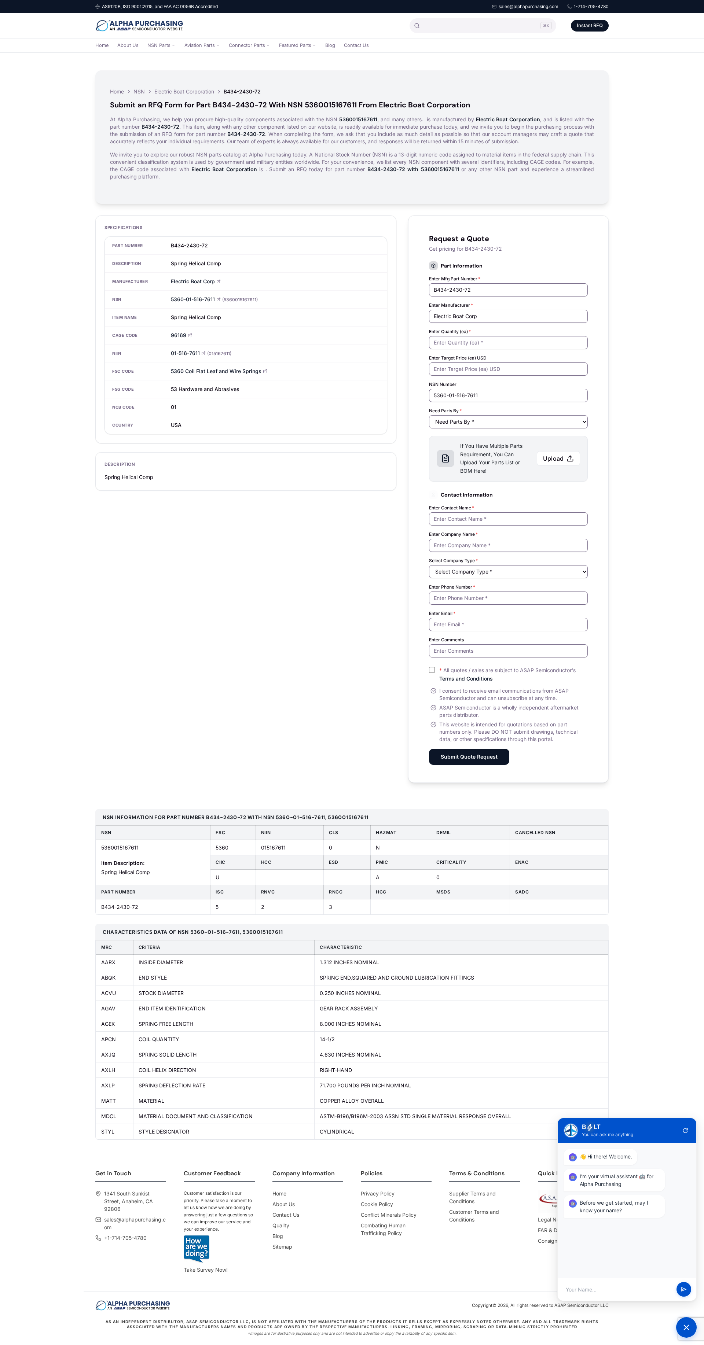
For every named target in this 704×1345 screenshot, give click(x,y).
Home (102, 45)
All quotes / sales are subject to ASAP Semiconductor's (507, 674)
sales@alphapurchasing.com (528, 6)
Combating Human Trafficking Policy (383, 1229)
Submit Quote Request (469, 756)
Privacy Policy (378, 1193)
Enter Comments (446, 639)
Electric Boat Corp (193, 281)
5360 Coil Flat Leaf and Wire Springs (216, 371)
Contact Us (356, 45)
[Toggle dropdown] (173, 45)
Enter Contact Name (451, 508)
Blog (330, 45)
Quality (280, 1225)
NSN (139, 91)
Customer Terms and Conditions (474, 1216)
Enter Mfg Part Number (454, 278)
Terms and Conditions (466, 678)
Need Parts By (445, 410)
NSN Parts (158, 45)
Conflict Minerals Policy (389, 1215)
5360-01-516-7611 (193, 299)
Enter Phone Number (452, 587)
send (684, 1290)
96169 (178, 335)
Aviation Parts (199, 45)
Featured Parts (295, 45)
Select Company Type (453, 560)
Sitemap (282, 1246)
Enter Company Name (453, 534)
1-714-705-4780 (591, 6)
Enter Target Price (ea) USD (458, 358)
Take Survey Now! (206, 1270)
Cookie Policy (377, 1204)
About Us (128, 45)
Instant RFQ (590, 25)
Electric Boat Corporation (184, 91)
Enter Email (442, 613)
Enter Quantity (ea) (450, 331)
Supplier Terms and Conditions (472, 1197)
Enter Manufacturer (451, 305)
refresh (685, 1130)
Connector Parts (247, 45)
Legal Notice (553, 1219)
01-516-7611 (185, 353)
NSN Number (442, 384)
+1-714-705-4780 (125, 1238)
